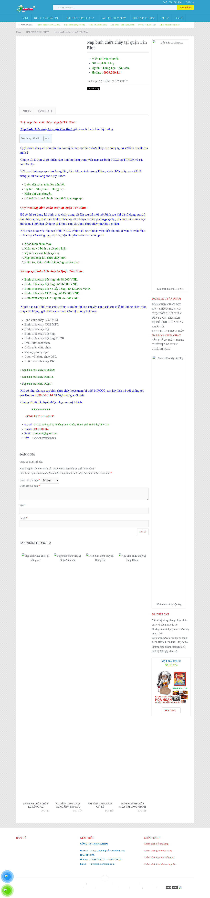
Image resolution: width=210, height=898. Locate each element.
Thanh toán (150, 888)
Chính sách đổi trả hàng (156, 843)
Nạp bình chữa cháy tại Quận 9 (38, 369)
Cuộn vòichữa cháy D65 (39, 361)
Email (24, 518)
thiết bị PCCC (96, 390)
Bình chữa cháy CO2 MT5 (41, 324)
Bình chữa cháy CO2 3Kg (49, 24)
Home (18, 32)
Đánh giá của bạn (30, 480)
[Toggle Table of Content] (44, 138)
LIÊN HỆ (179, 18)
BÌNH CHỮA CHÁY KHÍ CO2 (80, 18)
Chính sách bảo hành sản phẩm (160, 864)
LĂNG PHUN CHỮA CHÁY (168, 331)
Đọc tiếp (45, 811)
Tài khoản (136, 888)
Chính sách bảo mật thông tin (159, 857)
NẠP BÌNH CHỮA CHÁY (114, 18)
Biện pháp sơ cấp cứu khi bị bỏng (169, 638)
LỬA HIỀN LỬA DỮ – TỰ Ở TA (170, 642)
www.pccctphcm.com (44, 437)
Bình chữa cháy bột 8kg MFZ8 (44, 338)
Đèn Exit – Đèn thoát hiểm (122, 24)
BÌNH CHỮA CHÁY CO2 (166, 308)
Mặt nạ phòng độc (36, 352)
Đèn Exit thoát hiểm (37, 343)
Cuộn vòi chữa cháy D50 (40, 356)
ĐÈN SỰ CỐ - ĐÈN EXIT (166, 317)
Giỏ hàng (190, 2)
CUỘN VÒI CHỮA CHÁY (167, 313)
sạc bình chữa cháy (46, 306)
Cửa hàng (147, 884)
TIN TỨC (164, 18)
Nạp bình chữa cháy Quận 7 (37, 383)
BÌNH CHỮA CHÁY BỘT (46, 18)
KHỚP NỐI (158, 326)
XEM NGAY (170, 710)
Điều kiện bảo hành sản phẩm (68, 888)
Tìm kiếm (185, 7)
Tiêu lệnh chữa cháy (98, 24)
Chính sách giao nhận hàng (158, 850)
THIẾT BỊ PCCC (161, 348)
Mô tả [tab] (27, 111)
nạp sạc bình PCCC (106, 159)
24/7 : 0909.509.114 (172, 2)
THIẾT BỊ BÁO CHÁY (165, 344)
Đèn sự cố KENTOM (147, 24)
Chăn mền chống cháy (170, 24)
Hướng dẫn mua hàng (106, 888)
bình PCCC (63, 230)
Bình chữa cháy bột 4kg (74, 24)
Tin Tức (104, 893)
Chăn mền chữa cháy (37, 347)
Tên (23, 505)
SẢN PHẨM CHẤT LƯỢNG (168, 339)
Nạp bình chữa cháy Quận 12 (37, 376)
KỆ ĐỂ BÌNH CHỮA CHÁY (168, 322)
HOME (25, 18)
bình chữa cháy (57, 214)
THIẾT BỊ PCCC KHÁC (144, 18)
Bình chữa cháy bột (36, 329)
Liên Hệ (124, 888)
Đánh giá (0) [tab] (44, 111)
